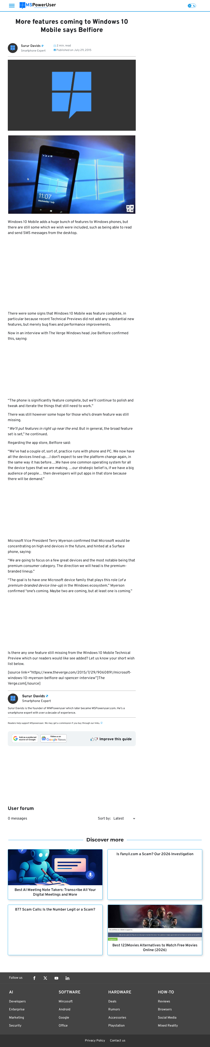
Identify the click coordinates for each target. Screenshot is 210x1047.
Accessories (117, 1018)
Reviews (164, 1002)
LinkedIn (67, 978)
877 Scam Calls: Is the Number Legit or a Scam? (55, 909)
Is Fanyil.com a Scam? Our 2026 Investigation (154, 854)
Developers (17, 1002)
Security (15, 1026)
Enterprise (17, 1010)
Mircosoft (66, 1002)
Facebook (34, 978)
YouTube (56, 978)
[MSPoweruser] (37, 5)
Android (64, 1010)
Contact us (117, 1041)
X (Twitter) (45, 978)
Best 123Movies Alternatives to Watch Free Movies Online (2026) (154, 948)
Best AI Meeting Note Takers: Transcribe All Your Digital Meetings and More (55, 892)
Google (64, 1018)
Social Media (167, 1018)
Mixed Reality (168, 1026)
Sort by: (104, 818)
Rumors (114, 1010)
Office (63, 1026)
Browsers (165, 1010)
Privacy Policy (95, 1041)
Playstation (116, 1026)
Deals (112, 1002)
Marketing (16, 1018)
